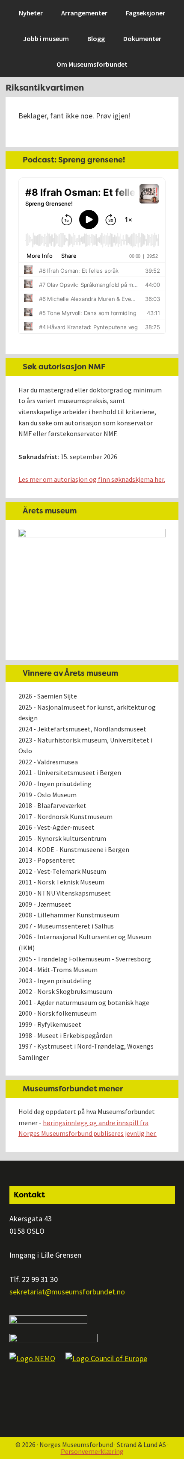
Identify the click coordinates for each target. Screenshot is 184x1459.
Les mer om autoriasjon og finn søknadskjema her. (91, 479)
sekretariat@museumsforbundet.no (67, 1292)
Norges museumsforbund (53, 11)
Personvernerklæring (92, 1451)
